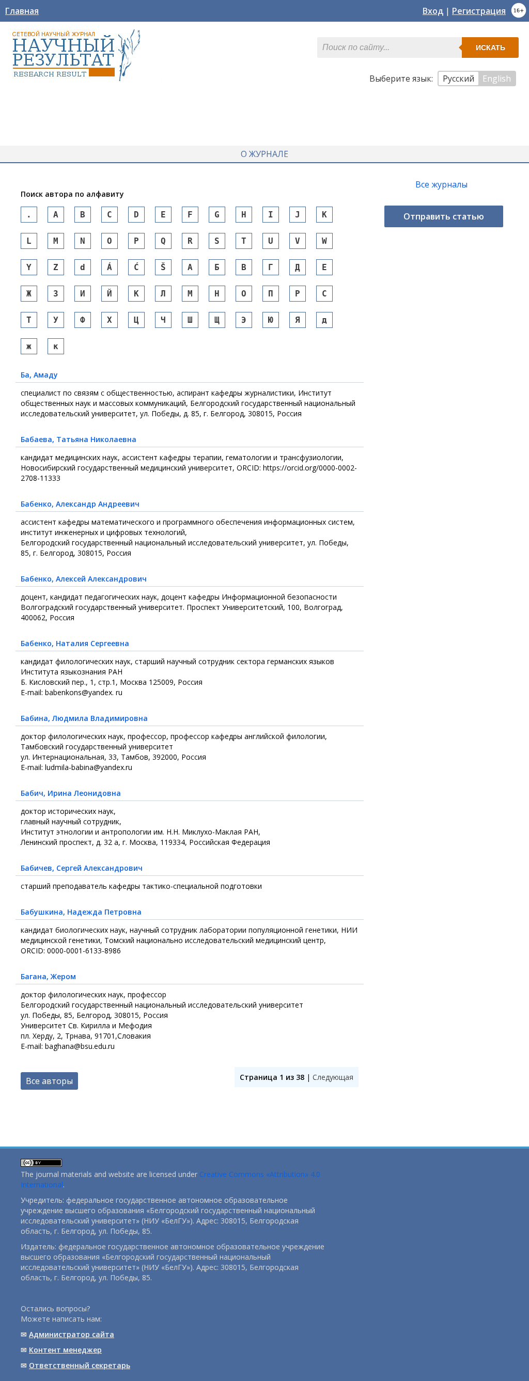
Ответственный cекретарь (79, 1365)
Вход (433, 11)
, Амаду (39, 375)
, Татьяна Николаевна (78, 439)
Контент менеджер (65, 1350)
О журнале (264, 154)
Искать (490, 47)
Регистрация (479, 11)
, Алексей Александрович (84, 579)
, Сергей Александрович (82, 868)
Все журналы (441, 184)
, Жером (48, 976)
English (497, 78)
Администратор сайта (71, 1334)
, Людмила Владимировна (84, 718)
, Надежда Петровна (81, 912)
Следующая (333, 1077)
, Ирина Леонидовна (71, 793)
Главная (22, 11)
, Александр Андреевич (80, 504)
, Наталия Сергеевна (75, 643)
